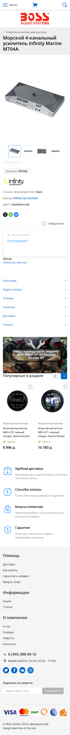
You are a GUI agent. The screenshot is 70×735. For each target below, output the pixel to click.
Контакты (9, 644)
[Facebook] (14, 670)
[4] (15, 162)
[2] (8, 162)
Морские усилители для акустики (26, 32)
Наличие (9, 307)
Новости (8, 638)
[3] (11, 162)
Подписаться (53, 691)
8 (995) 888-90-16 (22, 654)
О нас (6, 626)
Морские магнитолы (15, 423)
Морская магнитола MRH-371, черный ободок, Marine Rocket (51, 432)
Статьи (7, 607)
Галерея (8, 632)
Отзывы (8, 298)
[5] (18, 162)
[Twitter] (6, 670)
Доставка (9, 316)
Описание (10, 280)
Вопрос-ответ (12, 582)
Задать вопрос (12, 289)
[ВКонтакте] (16, 214)
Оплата (8, 325)
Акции (7, 601)
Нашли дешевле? (17, 240)
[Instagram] (30, 670)
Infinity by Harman (25, 198)
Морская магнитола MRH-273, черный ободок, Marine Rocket (16, 432)
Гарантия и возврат (16, 576)
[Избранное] (30, 386)
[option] (17, 420)
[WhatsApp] (10, 214)
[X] (5, 214)
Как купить (10, 570)
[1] (4, 162)
